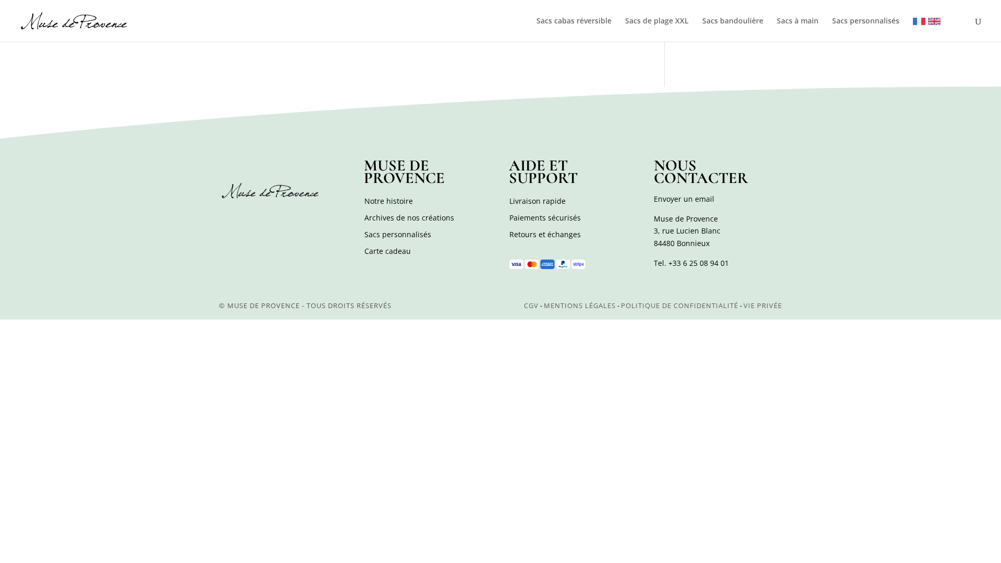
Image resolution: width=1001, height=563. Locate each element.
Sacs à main (798, 21)
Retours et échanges (545, 234)
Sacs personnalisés (865, 21)
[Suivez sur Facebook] (228, 219)
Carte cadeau (387, 251)
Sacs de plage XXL (657, 21)
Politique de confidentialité (679, 305)
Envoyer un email (684, 199)
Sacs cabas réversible (574, 21)
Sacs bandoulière (732, 21)
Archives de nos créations (409, 218)
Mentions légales (580, 305)
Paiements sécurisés (545, 218)
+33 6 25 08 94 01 (698, 263)
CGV (531, 305)
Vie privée (762, 305)
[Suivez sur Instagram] (251, 219)
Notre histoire (388, 201)
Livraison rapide (537, 201)
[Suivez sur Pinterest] (274, 219)
